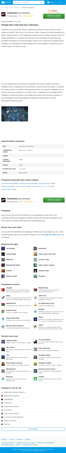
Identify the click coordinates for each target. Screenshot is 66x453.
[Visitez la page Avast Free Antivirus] (54, 11)
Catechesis (18, 13)
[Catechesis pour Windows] (3, 14)
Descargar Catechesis (45, 183)
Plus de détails (33, 429)
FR (60, 2)
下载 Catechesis (6, 186)
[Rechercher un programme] (41, 2)
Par (12, 16)
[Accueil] (2, 7)
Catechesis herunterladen (26, 183)
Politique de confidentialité (45, 443)
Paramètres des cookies (30, 444)
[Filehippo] (6, 2)
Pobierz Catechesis (7, 189)
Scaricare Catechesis (21, 186)
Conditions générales (7, 443)
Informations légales (7, 444)
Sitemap (27, 439)
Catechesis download (8, 183)
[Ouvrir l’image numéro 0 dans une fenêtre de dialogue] (14, 113)
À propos (4, 439)
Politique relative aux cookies (26, 443)
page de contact (51, 235)
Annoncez (19, 439)
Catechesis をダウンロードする (41, 186)
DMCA (18, 444)
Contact (11, 439)
